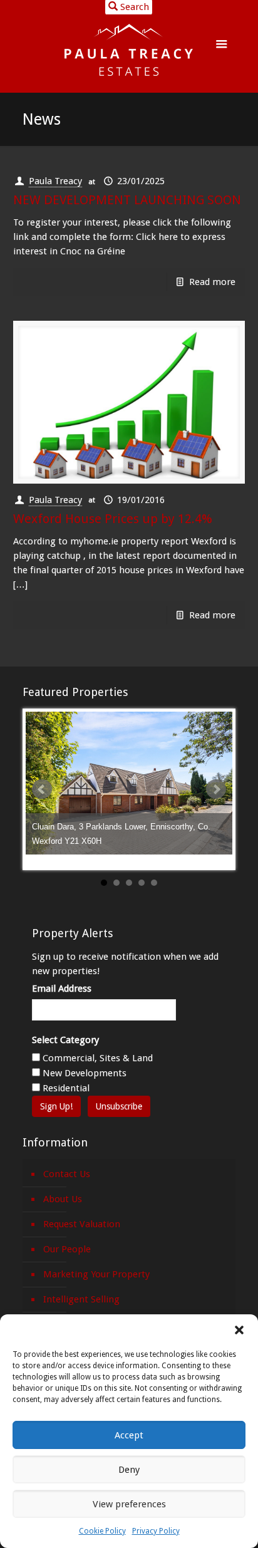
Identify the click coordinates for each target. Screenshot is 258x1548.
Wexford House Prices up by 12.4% (112, 518)
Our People (67, 1249)
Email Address (61, 988)
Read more (212, 282)
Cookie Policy (102, 1531)
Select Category (65, 1040)
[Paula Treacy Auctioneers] (129, 50)
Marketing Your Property (96, 1274)
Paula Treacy (55, 181)
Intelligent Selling (81, 1299)
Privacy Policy (156, 1531)
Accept (129, 1435)
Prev (42, 789)
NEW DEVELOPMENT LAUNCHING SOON (127, 199)
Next (216, 789)
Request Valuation (81, 1224)
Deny (129, 1469)
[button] (239, 1330)
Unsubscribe (119, 1106)
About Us (62, 1199)
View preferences (129, 1504)
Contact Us (66, 1174)
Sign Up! (56, 1106)
